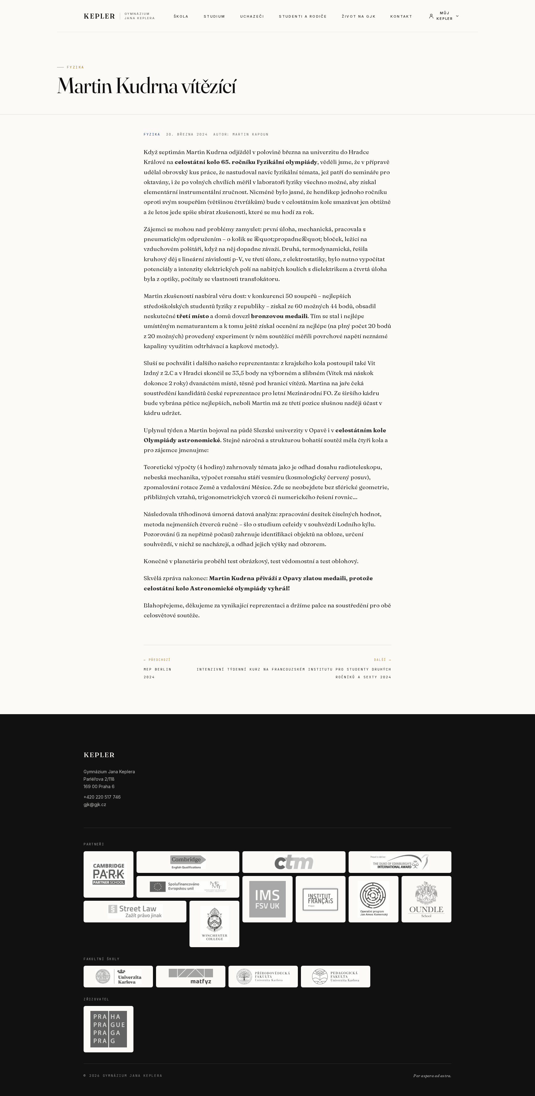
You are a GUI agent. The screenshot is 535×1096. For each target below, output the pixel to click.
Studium (214, 16)
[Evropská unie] (188, 887)
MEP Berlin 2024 (158, 668)
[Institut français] (321, 899)
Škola (181, 16)
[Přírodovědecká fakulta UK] (263, 976)
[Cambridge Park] (108, 874)
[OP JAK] (373, 899)
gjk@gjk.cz (95, 804)
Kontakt (401, 16)
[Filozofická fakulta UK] (118, 976)
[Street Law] (135, 911)
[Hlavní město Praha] (108, 1029)
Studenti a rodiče (303, 16)
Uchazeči (252, 16)
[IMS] (267, 899)
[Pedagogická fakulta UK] (335, 976)
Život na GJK (359, 16)
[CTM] (293, 862)
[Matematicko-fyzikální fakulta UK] (190, 976)
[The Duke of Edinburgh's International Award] (400, 862)
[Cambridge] (188, 862)
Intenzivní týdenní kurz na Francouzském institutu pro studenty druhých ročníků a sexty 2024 (294, 668)
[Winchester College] (214, 924)
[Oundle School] (426, 899)
